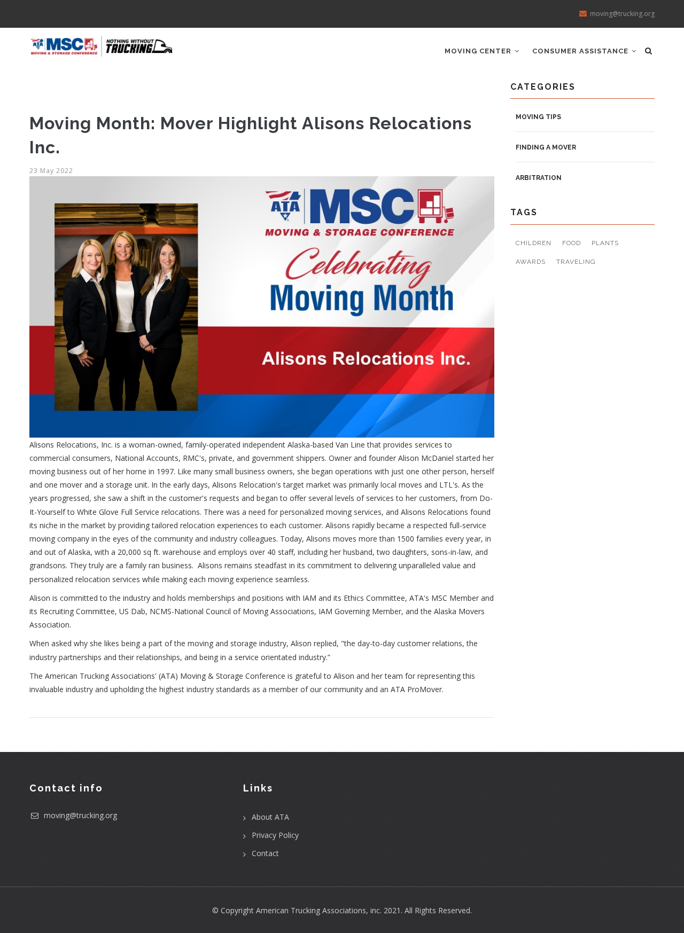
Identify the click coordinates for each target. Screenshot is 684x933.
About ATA (270, 817)
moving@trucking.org (79, 815)
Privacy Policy (275, 835)
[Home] (101, 42)
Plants (605, 243)
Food (571, 243)
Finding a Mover (546, 147)
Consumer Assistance (581, 51)
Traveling (576, 261)
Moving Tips (538, 117)
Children (533, 243)
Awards (531, 261)
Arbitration (539, 178)
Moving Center (479, 51)
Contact (265, 853)
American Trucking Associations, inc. (319, 910)
